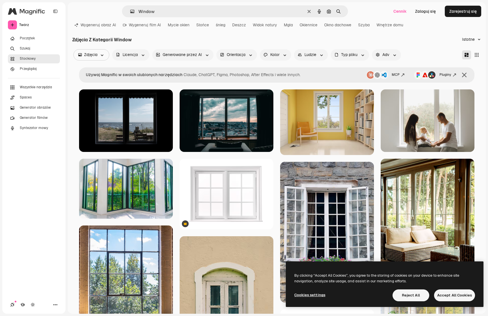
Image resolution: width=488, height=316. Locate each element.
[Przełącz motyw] (32, 304)
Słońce (202, 24)
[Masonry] (466, 54)
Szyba (364, 24)
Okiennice (308, 24)
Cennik (400, 11)
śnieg (220, 24)
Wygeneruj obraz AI (98, 24)
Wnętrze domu (389, 24)
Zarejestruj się (463, 11)
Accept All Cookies (454, 295)
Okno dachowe (337, 24)
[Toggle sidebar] (55, 11)
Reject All (411, 295)
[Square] (476, 54)
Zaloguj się (425, 11)
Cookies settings (309, 295)
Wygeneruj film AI (145, 24)
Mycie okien (178, 24)
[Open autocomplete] (130, 11)
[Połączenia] (12, 304)
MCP (396, 74)
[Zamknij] (464, 75)
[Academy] (22, 304)
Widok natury (265, 24)
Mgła (288, 24)
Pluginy (445, 74)
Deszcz (239, 24)
